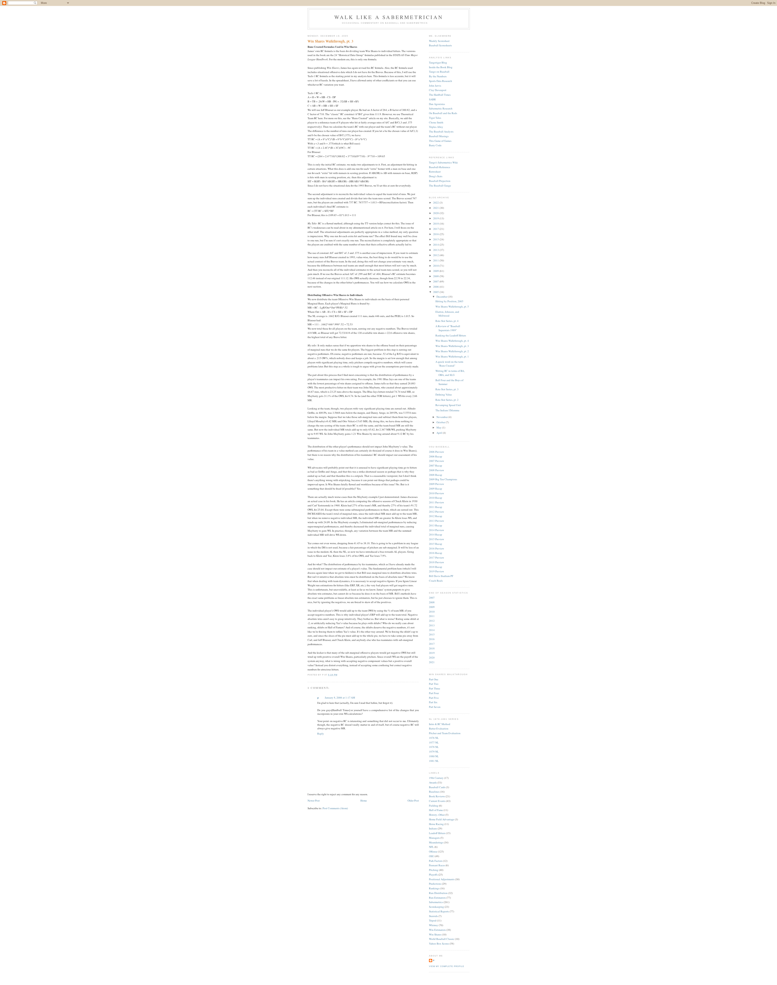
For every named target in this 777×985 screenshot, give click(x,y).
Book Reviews (437, 796)
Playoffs (433, 874)
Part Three (434, 688)
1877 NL (434, 742)
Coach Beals (436, 580)
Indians (433, 828)
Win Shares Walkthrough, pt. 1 (452, 356)
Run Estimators (437, 897)
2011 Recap (435, 507)
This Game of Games (440, 141)
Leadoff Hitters (437, 833)
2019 (436, 218)
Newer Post (314, 800)
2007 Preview (436, 461)
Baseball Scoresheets (440, 45)
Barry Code (435, 145)
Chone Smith (436, 122)
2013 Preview (436, 521)
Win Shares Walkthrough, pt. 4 (452, 340)
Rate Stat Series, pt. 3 (447, 389)
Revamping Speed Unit (448, 405)
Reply (320, 733)
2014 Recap (435, 534)
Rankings (434, 888)
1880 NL (434, 756)
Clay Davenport (437, 90)
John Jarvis (435, 85)
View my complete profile (446, 966)
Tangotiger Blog (438, 62)
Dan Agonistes (437, 104)
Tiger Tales (435, 118)
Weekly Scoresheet (439, 41)
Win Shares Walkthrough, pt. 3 (330, 41)
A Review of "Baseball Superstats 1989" (447, 328)
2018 (436, 223)
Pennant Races (437, 865)
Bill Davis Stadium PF (441, 576)
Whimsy (433, 925)
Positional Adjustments (441, 879)
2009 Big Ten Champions (443, 479)
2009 (436, 271)
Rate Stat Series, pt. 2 (447, 400)
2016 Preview (436, 548)
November (442, 417)
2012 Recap (435, 516)
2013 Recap (435, 525)
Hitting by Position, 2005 (449, 301)
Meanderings (436, 842)
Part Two (433, 684)
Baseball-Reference (439, 167)
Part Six (433, 702)
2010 (436, 265)
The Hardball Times (440, 94)
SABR (432, 99)
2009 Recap (435, 488)
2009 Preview (436, 484)
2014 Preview (436, 530)
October (441, 422)
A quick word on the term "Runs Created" (449, 364)
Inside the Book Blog (440, 67)
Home (363, 800)
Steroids (433, 916)
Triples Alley (436, 127)
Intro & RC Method (439, 724)
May (439, 427)
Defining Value (443, 394)
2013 (436, 250)
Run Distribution (438, 893)
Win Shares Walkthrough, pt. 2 (452, 351)
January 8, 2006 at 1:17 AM (340, 697)
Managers (434, 838)
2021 (436, 208)
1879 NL (434, 751)
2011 (436, 260)
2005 (436, 292)
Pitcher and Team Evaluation (445, 733)
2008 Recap (435, 475)
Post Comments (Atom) (335, 808)
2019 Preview (436, 571)
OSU (431, 856)
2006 (436, 286)
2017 (436, 229)
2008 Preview (436, 470)
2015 (436, 239)
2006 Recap (435, 456)
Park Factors (435, 861)
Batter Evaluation (438, 728)
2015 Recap (435, 544)
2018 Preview (436, 562)
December (442, 296)
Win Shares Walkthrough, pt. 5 (452, 306)
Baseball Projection (439, 181)
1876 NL (434, 738)
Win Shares (435, 934)
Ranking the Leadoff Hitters (450, 335)
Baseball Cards (437, 787)
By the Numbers (438, 76)
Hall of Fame (436, 810)
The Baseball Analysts (441, 131)
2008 (436, 276)
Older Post (413, 800)
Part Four (434, 693)
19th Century (436, 778)
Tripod (432, 920)
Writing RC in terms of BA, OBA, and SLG (450, 373)
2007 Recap (435, 465)
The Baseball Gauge (440, 185)
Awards (433, 782)
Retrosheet (435, 171)
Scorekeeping (436, 907)
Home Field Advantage (441, 819)
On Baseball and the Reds (443, 113)
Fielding (433, 805)
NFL (431, 847)
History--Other (437, 814)
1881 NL (434, 761)
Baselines (434, 791)
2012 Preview (436, 511)
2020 (436, 213)
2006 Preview (436, 452)
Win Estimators (437, 930)
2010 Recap (435, 497)
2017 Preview (436, 557)
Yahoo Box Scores (439, 943)
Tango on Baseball (439, 71)
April (439, 433)
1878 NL (434, 747)
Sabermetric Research (440, 108)
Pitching (433, 870)
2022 (436, 202)
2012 (436, 255)
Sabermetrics (436, 902)
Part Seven (435, 707)
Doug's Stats (435, 176)
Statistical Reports (439, 911)
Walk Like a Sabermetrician (388, 17)
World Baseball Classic (441, 939)
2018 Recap (435, 567)
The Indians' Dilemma (447, 410)
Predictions (435, 883)
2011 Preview (436, 502)
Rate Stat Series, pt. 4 (447, 321)
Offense (433, 851)
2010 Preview (436, 493)
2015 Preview (436, 539)
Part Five (434, 698)
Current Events (437, 801)
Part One (433, 679)
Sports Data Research (440, 81)
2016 (436, 234)
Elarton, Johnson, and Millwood (447, 314)
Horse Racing (436, 824)
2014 (436, 244)
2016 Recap (435, 553)
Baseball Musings (439, 136)
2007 (436, 281)
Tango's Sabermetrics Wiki (443, 162)
